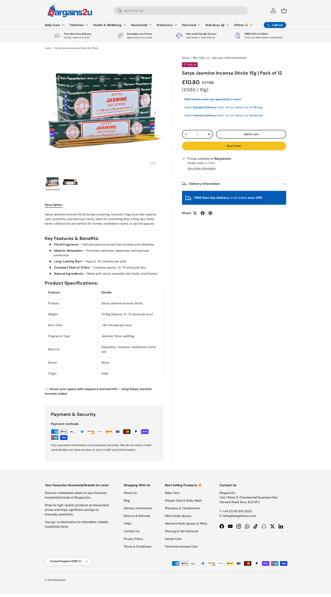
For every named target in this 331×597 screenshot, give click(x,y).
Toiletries (77, 25)
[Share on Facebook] (202, 213)
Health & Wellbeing (107, 25)
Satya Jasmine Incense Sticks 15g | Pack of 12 (78, 48)
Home (48, 48)
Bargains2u (60, 579)
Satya (185, 58)
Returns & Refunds (137, 516)
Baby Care (52, 25)
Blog (127, 500)
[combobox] (180, 10)
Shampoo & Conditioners (182, 508)
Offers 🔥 (241, 25)
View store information (201, 168)
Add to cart (251, 134)
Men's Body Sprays (178, 516)
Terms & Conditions (137, 546)
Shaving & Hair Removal (181, 531)
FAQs (127, 523)
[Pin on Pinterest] (210, 213)
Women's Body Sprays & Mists (186, 523)
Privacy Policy (133, 539)
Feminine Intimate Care (181, 546)
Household (139, 25)
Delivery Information (138, 508)
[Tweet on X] (195, 213)
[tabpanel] (104, 304)
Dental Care (173, 539)
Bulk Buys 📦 (215, 25)
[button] (284, 10)
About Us (130, 493)
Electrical (189, 25)
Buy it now (234, 146)
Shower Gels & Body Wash (183, 500)
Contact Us (131, 531)
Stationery (164, 25)
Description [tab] (53, 205)
